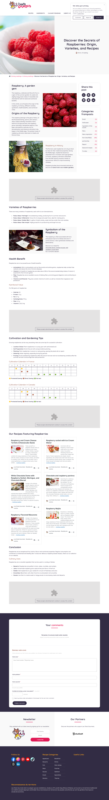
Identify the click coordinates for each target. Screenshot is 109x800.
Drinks (56, 762)
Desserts (45, 762)
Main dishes (58, 765)
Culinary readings (54, 13)
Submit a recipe (69, 13)
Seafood (57, 771)
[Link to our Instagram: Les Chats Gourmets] (18, 759)
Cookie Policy (80, 13)
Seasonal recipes (87, 148)
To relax (84, 151)
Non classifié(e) (87, 137)
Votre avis (15, 657)
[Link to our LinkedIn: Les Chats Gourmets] (18, 764)
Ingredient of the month (87, 126)
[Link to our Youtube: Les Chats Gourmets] (28, 759)
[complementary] (88, 12)
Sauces (45, 771)
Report (84, 144)
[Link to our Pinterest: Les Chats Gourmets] (23, 759)
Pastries (56, 768)
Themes (56, 778)
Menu (83, 131)
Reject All (88, 17)
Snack (44, 775)
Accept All (98, 17)
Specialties (57, 775)
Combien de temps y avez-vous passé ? (25, 691)
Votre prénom (16, 674)
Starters (45, 778)
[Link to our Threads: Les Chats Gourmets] (13, 764)
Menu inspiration (87, 134)
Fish (44, 765)
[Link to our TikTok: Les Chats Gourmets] (33, 759)
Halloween (85, 122)
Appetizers (46, 758)
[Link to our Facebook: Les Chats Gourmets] (13, 759)
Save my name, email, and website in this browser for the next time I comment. (34, 698)
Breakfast (57, 758)
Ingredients (41, 13)
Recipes (30, 13)
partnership (85, 141)
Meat (44, 768)
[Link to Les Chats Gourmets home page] (20, 5)
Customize (78, 17)
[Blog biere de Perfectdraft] (78, 734)
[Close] (104, 4)
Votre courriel (16, 682)
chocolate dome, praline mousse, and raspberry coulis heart (57, 248)
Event (84, 119)
